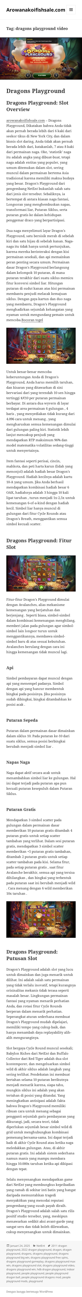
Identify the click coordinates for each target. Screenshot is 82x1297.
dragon (57, 1249)
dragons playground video (58, 1265)
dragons (26, 1253)
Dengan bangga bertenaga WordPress (29, 1291)
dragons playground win (21, 1269)
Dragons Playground (35, 91)
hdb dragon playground (51, 1269)
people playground (32, 1273)
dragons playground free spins (49, 1257)
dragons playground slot (26, 1265)
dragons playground (45, 1253)
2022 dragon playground (36, 1249)
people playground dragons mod (41, 1277)
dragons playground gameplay (25, 1261)
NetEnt (41, 1246)
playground (36, 1281)
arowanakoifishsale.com (25, 120)
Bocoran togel (32, 320)
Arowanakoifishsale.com (35, 9)
